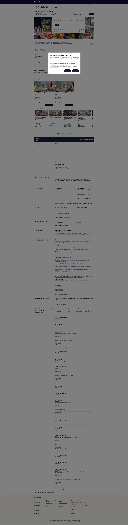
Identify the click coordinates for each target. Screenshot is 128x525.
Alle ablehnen (67, 70)
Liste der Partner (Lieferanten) (54, 67)
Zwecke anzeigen (54, 70)
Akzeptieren (75, 70)
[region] (64, 63)
